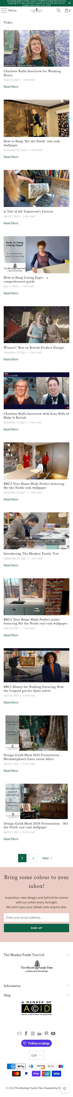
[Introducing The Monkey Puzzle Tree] (36, 530)
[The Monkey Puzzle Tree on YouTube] (53, 1033)
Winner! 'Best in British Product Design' (34, 347)
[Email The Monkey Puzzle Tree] (19, 1033)
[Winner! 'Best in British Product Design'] (36, 324)
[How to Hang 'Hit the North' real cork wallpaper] (36, 118)
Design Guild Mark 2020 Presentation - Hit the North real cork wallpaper (36, 825)
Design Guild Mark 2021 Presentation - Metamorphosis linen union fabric (33, 757)
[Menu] (2, 10)
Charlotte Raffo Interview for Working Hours (32, 73)
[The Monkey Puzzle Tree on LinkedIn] (40, 1033)
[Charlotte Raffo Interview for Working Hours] (36, 48)
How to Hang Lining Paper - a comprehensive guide (26, 279)
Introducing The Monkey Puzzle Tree (31, 553)
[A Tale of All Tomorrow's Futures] (36, 188)
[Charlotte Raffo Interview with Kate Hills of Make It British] (36, 390)
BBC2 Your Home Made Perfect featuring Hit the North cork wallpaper (34, 486)
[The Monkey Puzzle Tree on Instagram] (33, 1033)
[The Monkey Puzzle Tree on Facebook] (26, 1033)
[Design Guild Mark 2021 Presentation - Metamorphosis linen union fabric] (36, 733)
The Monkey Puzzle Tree (29, 1088)
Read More (11, 86)
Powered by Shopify (55, 1088)
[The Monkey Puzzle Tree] (36, 10)
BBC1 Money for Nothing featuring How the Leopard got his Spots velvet (34, 689)
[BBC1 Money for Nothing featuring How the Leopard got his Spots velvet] (36, 665)
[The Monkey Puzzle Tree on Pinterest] (46, 1033)
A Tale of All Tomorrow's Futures (28, 211)
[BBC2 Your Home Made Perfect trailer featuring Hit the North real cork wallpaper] (36, 596)
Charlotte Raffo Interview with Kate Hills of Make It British (36, 416)
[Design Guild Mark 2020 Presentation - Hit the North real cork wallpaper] (36, 801)
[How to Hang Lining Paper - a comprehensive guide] (36, 254)
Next (45, 858)
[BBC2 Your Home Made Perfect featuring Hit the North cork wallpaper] (36, 460)
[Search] (58, 10)
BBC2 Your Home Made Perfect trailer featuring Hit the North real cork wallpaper (35, 621)
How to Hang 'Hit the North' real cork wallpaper (32, 143)
